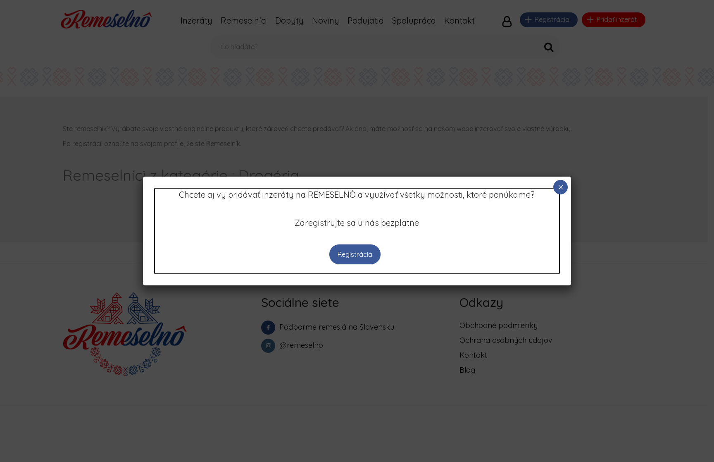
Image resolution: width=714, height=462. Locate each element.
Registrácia (355, 254)
